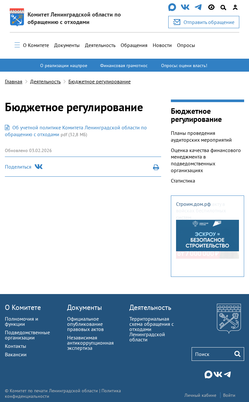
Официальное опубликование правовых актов (85, 323)
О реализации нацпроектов (63, 68)
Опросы (186, 45)
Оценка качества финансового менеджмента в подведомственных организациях (206, 160)
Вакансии (16, 354)
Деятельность (100, 45)
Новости (162, 45)
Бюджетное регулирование (99, 81)
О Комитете (36, 45)
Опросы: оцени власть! (184, 65)
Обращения (134, 45)
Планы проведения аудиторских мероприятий (201, 136)
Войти (229, 395)
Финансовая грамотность (124, 68)
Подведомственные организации (27, 335)
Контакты (15, 346)
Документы (67, 45)
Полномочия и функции (21, 321)
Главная (13, 81)
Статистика (183, 180)
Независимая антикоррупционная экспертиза (90, 342)
